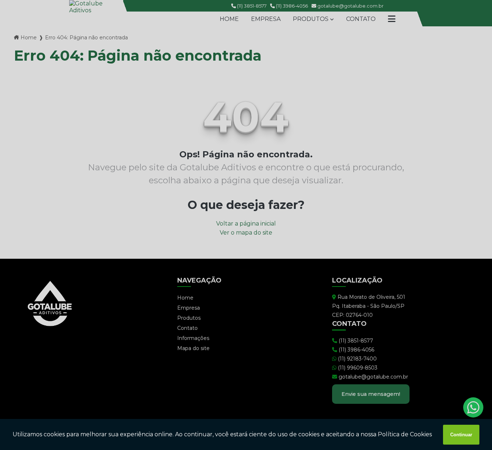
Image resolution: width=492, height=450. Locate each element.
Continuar (461, 434)
